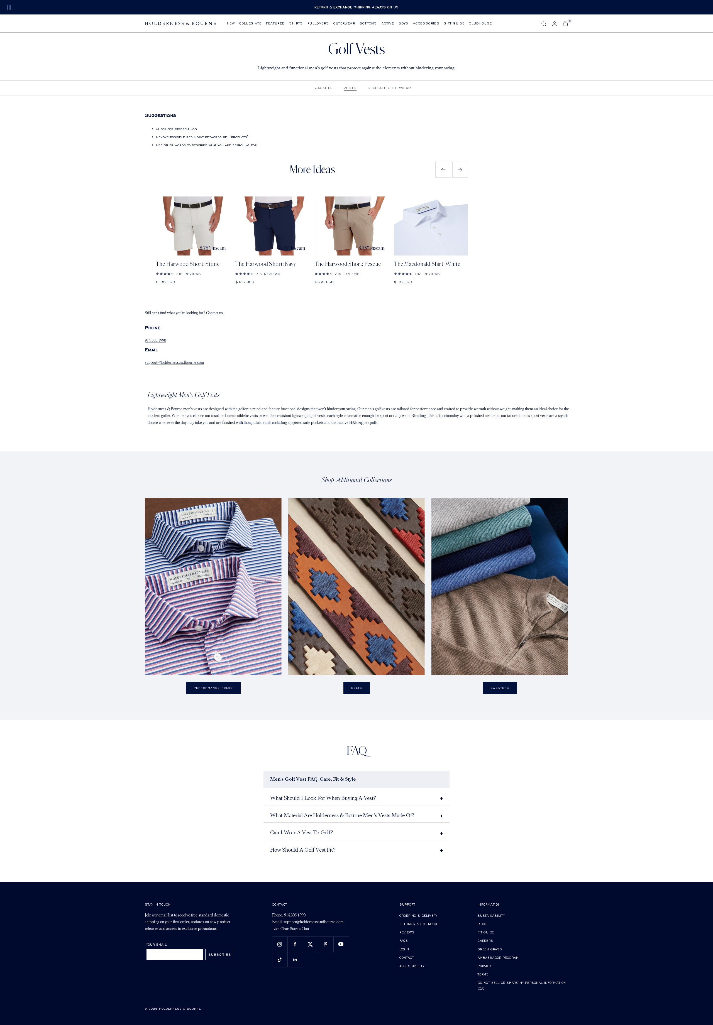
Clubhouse (480, 23)
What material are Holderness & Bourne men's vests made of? (342, 815)
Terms (483, 974)
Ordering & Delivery (418, 915)
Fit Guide (486, 932)
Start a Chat (299, 929)
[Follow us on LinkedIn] (295, 959)
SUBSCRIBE (219, 954)
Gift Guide (454, 23)
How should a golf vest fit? (303, 850)
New (231, 23)
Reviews (406, 932)
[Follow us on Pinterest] (325, 944)
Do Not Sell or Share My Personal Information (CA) (522, 985)
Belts (356, 688)
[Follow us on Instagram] (279, 944)
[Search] (543, 23)
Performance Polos (213, 688)
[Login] (554, 23)
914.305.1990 (155, 341)
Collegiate (250, 23)
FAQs (403, 940)
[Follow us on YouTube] (341, 944)
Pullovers (318, 23)
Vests (350, 87)
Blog (482, 924)
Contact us (214, 313)
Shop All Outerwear (389, 87)
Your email (156, 944)
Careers (485, 940)
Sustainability (491, 915)
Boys (404, 23)
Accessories (426, 23)
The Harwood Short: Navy (265, 264)
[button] (443, 170)
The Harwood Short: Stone (187, 264)
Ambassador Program (498, 957)
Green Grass (490, 949)
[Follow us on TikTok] (279, 959)
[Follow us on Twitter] (310, 944)
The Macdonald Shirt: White (427, 264)
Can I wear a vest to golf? (301, 833)
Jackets (324, 87)
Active (388, 23)
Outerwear (344, 23)
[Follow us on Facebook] (295, 944)
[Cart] (565, 23)
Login (404, 949)
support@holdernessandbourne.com (174, 363)
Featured (275, 23)
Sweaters (500, 688)
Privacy (484, 966)
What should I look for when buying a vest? (323, 798)
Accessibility (411, 966)
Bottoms (368, 23)
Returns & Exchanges (420, 924)
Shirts (296, 23)
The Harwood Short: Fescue (348, 264)
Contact (406, 957)
